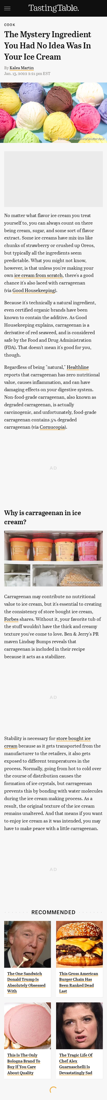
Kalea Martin (22, 68)
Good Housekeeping (33, 290)
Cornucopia (52, 426)
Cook (9, 24)
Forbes (11, 619)
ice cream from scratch (38, 275)
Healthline (78, 367)
